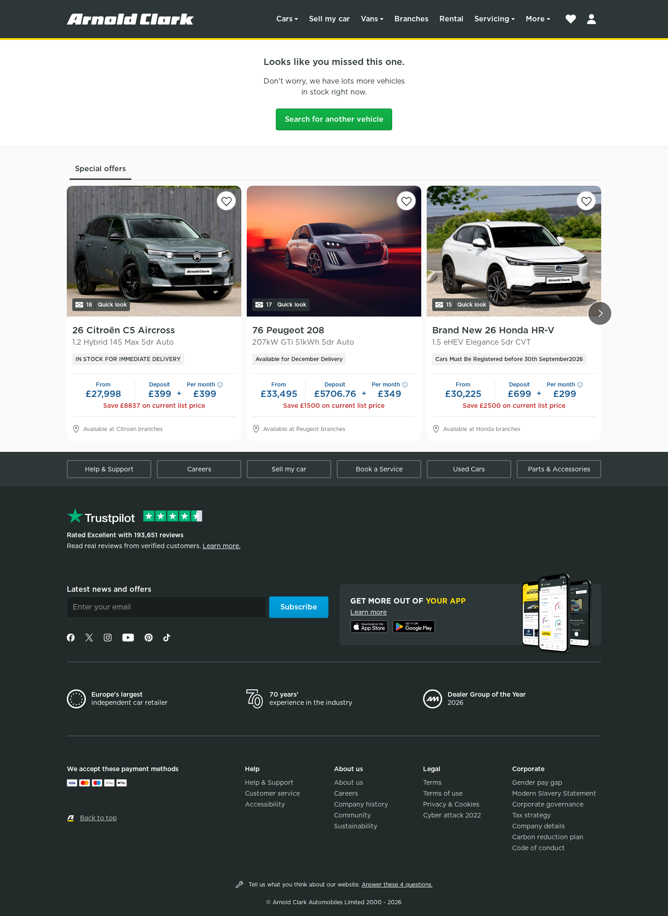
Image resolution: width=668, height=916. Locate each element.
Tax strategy (531, 815)
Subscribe (298, 607)
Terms (432, 782)
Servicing (491, 19)
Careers (199, 469)
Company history (361, 804)
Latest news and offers (109, 589)
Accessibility (265, 804)
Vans (369, 19)
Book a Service (379, 469)
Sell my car (329, 19)
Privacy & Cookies (451, 804)
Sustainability (355, 826)
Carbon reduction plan (547, 837)
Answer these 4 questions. (397, 884)
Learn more (368, 612)
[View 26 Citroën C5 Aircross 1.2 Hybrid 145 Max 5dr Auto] (154, 251)
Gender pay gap (537, 782)
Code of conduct (538, 848)
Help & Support (109, 469)
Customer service (272, 793)
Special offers (100, 168)
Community (352, 815)
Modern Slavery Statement (554, 793)
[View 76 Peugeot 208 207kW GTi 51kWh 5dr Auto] (334, 251)
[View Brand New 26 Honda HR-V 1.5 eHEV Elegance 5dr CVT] (514, 251)
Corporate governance (547, 804)
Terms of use (443, 793)
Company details (538, 826)
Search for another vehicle (334, 119)
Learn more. (221, 546)
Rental (451, 19)
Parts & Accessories (559, 469)
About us (348, 782)
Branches (411, 19)
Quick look (106, 304)
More (535, 19)
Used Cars (469, 469)
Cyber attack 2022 (452, 815)
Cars (284, 19)
